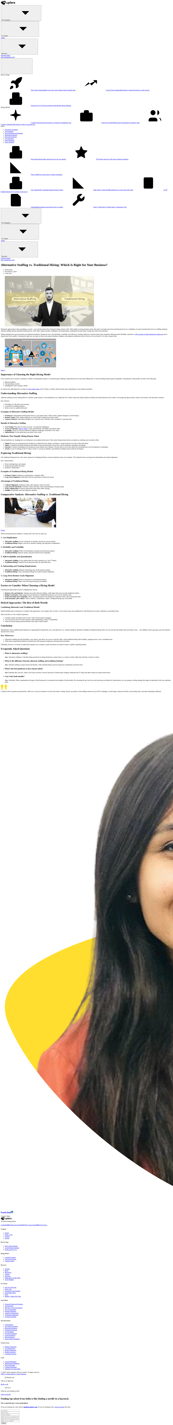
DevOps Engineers (11, 137)
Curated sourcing (10, 1257)
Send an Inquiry (6, 1394)
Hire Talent (4, 57)
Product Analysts (10, 1352)
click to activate (59, 1407)
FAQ (6, 1294)
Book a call (4, 1384)
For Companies (6, 20)
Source (3, 370)
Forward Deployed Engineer (14, 133)
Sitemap (23, 1374)
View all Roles (9, 142)
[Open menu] (16, 66)
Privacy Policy (16, 1374)
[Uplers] (8, 4)
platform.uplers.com (30, 1407)
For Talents (5, 36)
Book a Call (8, 1235)
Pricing (3, 55)
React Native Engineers (12, 1339)
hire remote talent (34, 389)
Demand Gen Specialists (12, 1369)
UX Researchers (10, 1348)
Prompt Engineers (10, 1311)
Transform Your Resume (12, 1291)
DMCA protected (6, 1374)
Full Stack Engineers (11, 130)
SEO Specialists (10, 1365)
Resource (4, 53)
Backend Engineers (11, 135)
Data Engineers (10, 140)
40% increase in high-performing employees (149, 334)
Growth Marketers (10, 1362)
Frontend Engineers (11, 1330)
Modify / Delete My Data (13, 1296)
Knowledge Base (10, 1293)
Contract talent (9, 1261)
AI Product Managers (11, 1315)
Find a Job (11, 57)
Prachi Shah (6, 1212)
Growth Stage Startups (12, 1248)
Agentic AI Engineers (12, 1313)
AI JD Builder (9, 1280)
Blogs (7, 1271)
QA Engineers (9, 139)
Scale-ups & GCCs (11, 1249)
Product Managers (10, 1350)
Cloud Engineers (10, 1335)
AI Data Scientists (10, 1317)
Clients (7, 1274)
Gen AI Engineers (10, 1309)
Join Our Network (10, 1287)
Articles (7, 1269)
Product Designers (10, 1347)
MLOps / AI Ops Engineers (13, 1308)
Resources (8, 1272)
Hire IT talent (23, 428)
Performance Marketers (12, 1363)
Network (7, 1276)
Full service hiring (10, 1259)
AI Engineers (9, 131)
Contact (7, 55)
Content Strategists (11, 1367)
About (3, 38)
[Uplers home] (6, 1219)
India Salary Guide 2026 (12, 1278)
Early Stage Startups (11, 1246)
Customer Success (10, 1354)
